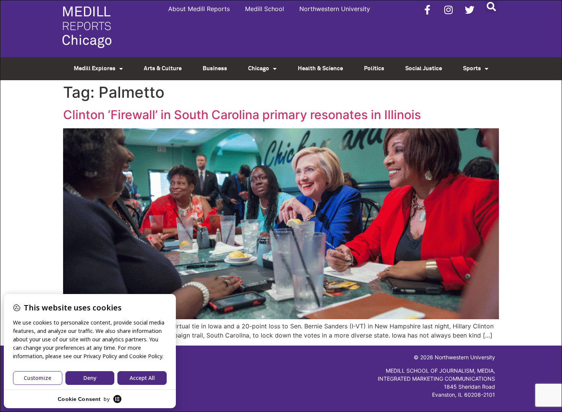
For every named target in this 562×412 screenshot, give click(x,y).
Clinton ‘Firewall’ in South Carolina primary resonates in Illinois (242, 114)
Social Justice (423, 68)
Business (215, 68)
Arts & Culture (163, 68)
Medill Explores (94, 68)
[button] (491, 6)
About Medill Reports (199, 9)
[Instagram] (448, 9)
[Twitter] (469, 9)
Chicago (258, 68)
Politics (374, 68)
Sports (472, 68)
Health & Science (320, 68)
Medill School (264, 9)
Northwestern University (334, 9)
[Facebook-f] (427, 9)
